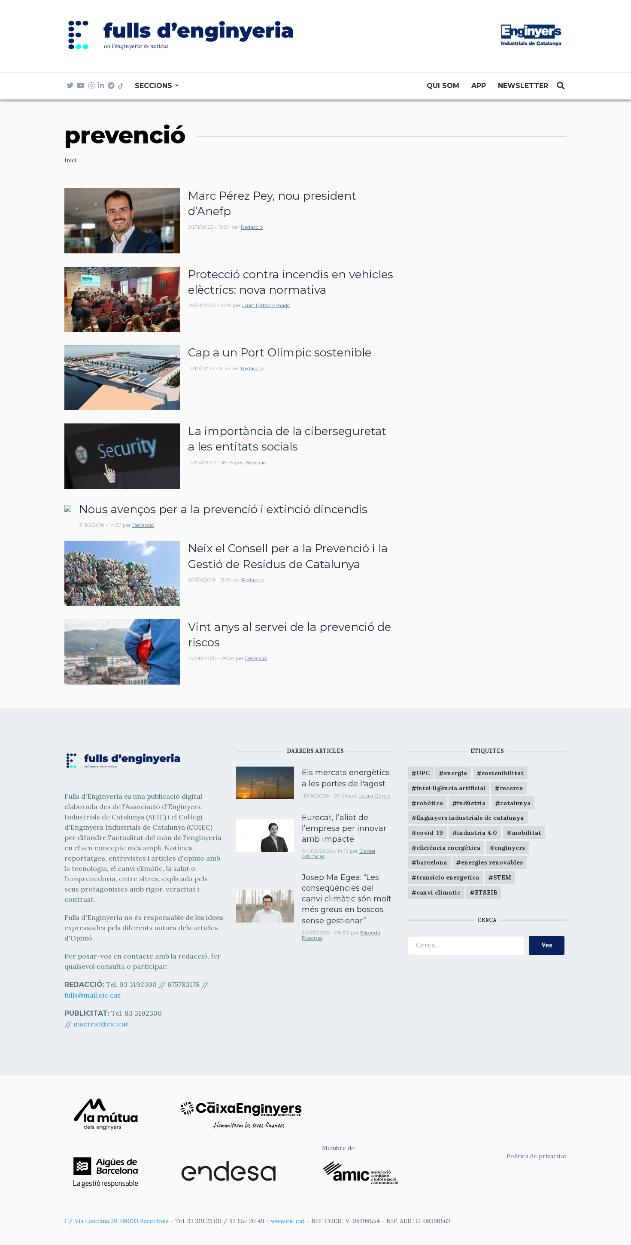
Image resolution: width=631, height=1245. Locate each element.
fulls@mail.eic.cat (93, 995)
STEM (502, 877)
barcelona (431, 862)
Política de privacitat (537, 1156)
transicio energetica (447, 877)
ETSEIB (486, 892)
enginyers (509, 848)
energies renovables (492, 862)
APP (478, 86)
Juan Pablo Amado (266, 305)
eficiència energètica (448, 848)
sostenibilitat (503, 773)
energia (455, 773)
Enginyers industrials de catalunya (470, 818)
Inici (70, 160)
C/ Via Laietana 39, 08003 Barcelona (116, 1221)
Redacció (252, 227)
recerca (511, 788)
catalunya (515, 803)
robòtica (429, 803)
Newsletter (523, 86)
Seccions (154, 86)
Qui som (443, 86)
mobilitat (526, 833)
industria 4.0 (477, 833)
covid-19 (429, 833)
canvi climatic (438, 892)
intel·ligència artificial (450, 788)
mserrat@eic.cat (100, 1024)
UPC (423, 773)
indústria (471, 803)
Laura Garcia (374, 795)
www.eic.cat (288, 1221)
